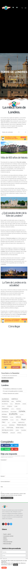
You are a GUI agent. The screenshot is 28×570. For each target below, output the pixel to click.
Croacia (9, 406)
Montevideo (4, 425)
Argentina (5, 401)
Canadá (24, 403)
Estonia (4, 414)
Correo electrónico (5, 481)
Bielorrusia (5, 403)
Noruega (11, 425)
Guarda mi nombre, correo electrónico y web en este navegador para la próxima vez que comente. (13, 494)
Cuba (15, 406)
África (19, 432)
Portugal (10, 427)
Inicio (8, 82)
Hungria (5, 420)
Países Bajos (21, 425)
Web (2, 486)
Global (11, 417)
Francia (5, 417)
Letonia (14, 422)
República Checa (7, 430)
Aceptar (4, 567)
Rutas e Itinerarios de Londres (11, 393)
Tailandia (23, 430)
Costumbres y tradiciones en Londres (13, 389)
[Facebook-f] (8, 524)
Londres (11, 82)
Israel (17, 419)
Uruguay (12, 432)
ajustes (15, 564)
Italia (23, 419)
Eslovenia (13, 411)
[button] (22, 8)
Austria (18, 401)
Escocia (18, 409)
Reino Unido (19, 427)
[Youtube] (6, 524)
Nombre (3, 476)
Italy (3, 422)
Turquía (5, 433)
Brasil (11, 403)
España (22, 411)
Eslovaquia (5, 411)
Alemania (5, 399)
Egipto (12, 408)
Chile (3, 406)
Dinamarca (5, 409)
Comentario (4, 460)
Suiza (17, 430)
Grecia (18, 417)
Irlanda (12, 419)
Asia (12, 401)
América (14, 399)
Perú (3, 427)
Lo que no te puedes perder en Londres (13, 391)
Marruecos (21, 422)
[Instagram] (3, 524)
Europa (13, 414)
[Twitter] (11, 524)
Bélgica (17, 404)
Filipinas (21, 414)
